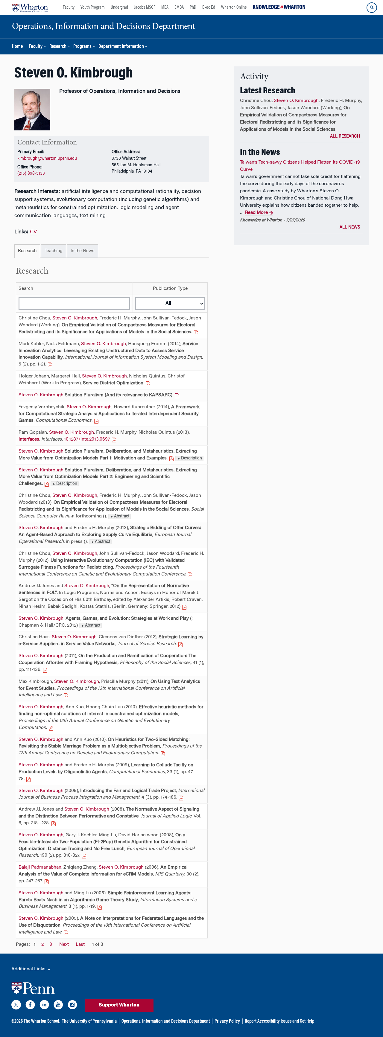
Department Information (121, 46)
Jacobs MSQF (144, 7)
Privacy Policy (227, 1021)
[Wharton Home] (30, 7)
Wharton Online (234, 7)
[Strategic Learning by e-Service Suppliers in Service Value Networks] (180, 644)
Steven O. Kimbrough (74, 318)
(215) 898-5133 (31, 173)
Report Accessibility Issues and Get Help (279, 1021)
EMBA (179, 7)
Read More (256, 212)
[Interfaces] (114, 439)
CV (33, 232)
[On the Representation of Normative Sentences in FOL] (184, 606)
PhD (193, 7)
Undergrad (119, 7)
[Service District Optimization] (148, 383)
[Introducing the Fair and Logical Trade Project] (181, 797)
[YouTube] (58, 1006)
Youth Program (92, 7)
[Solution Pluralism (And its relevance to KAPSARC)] (177, 395)
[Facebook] (30, 1006)
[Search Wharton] (372, 7)
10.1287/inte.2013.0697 (87, 439)
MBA (164, 7)
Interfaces (29, 439)
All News (350, 228)
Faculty (69, 7)
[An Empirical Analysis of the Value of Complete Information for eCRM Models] (46, 881)
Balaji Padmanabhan (40, 867)
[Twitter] (16, 1006)
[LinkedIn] (44, 1006)
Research (57, 46)
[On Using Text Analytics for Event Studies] (66, 695)
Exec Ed (208, 7)
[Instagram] (72, 1006)
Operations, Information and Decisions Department (165, 1021)
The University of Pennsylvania (89, 1021)
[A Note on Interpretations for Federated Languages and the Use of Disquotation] (66, 932)
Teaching (54, 251)
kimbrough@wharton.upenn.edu (47, 158)
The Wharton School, (42, 1021)
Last (80, 944)
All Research (345, 137)
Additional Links (29, 969)
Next (64, 944)
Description (191, 458)
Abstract (121, 516)
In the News (82, 251)
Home (17, 46)
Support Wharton (119, 1005)
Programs (82, 46)
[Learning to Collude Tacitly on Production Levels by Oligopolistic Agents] (28, 778)
